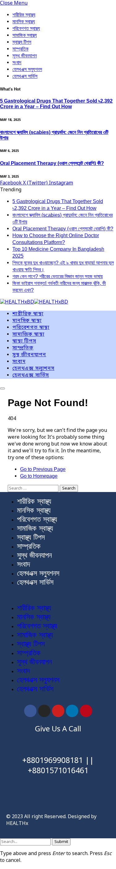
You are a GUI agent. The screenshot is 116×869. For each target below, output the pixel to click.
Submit (61, 842)
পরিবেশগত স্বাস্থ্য (26, 28)
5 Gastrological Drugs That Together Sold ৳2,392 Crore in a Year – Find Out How (56, 103)
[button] (58, 595)
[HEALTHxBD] (34, 302)
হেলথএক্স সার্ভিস (24, 76)
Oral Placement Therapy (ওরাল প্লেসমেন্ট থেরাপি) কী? (52, 163)
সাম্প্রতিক (20, 48)
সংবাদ (16, 62)
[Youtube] (58, 711)
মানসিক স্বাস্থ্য (23, 21)
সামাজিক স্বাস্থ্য (24, 35)
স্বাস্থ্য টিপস (21, 42)
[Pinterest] (86, 711)
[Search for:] (34, 488)
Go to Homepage (39, 476)
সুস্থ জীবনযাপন (24, 55)
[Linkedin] (72, 711)
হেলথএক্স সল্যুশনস (27, 69)
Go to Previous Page (43, 469)
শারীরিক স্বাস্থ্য (23, 14)
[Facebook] (30, 711)
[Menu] (2, 388)
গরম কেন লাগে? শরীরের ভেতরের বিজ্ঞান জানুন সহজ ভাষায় (57, 276)
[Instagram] (44, 711)
